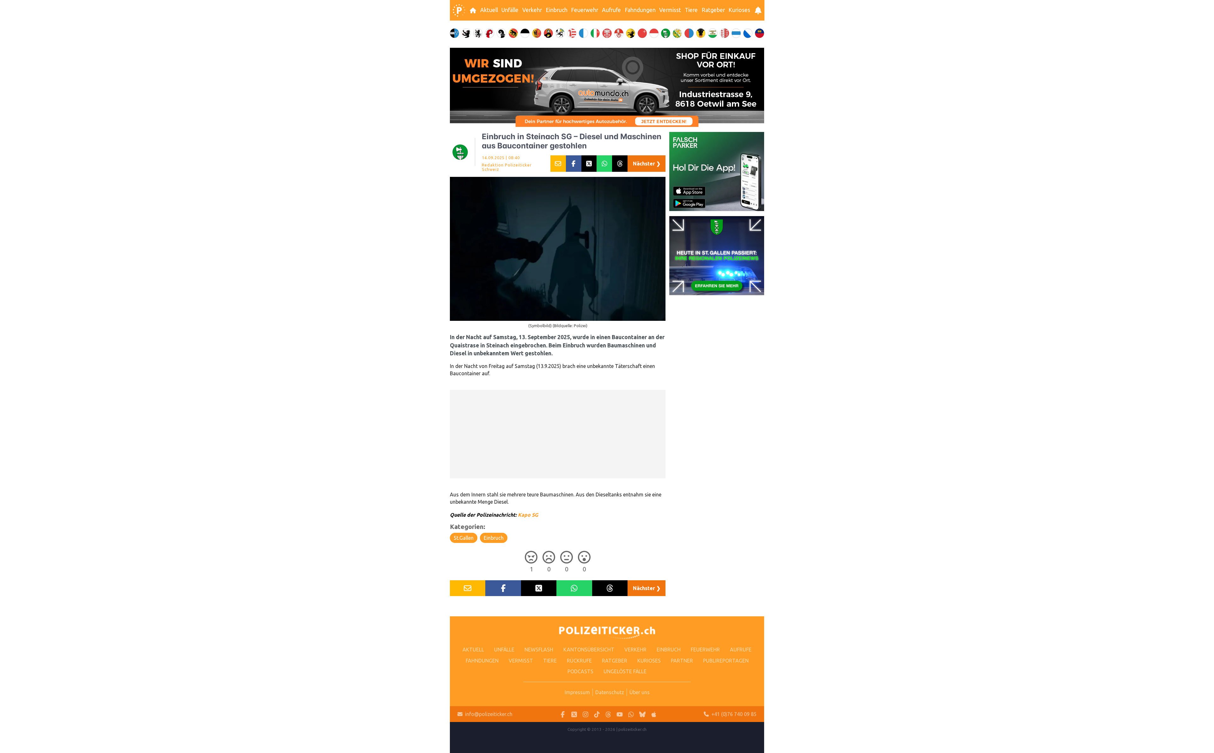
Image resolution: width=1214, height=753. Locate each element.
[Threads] (608, 714)
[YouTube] (619, 714)
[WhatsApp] (631, 714)
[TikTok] (597, 714)
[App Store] (654, 714)
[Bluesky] (642, 714)
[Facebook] (563, 714)
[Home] (459, 10)
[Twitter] (574, 714)
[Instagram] (585, 714)
